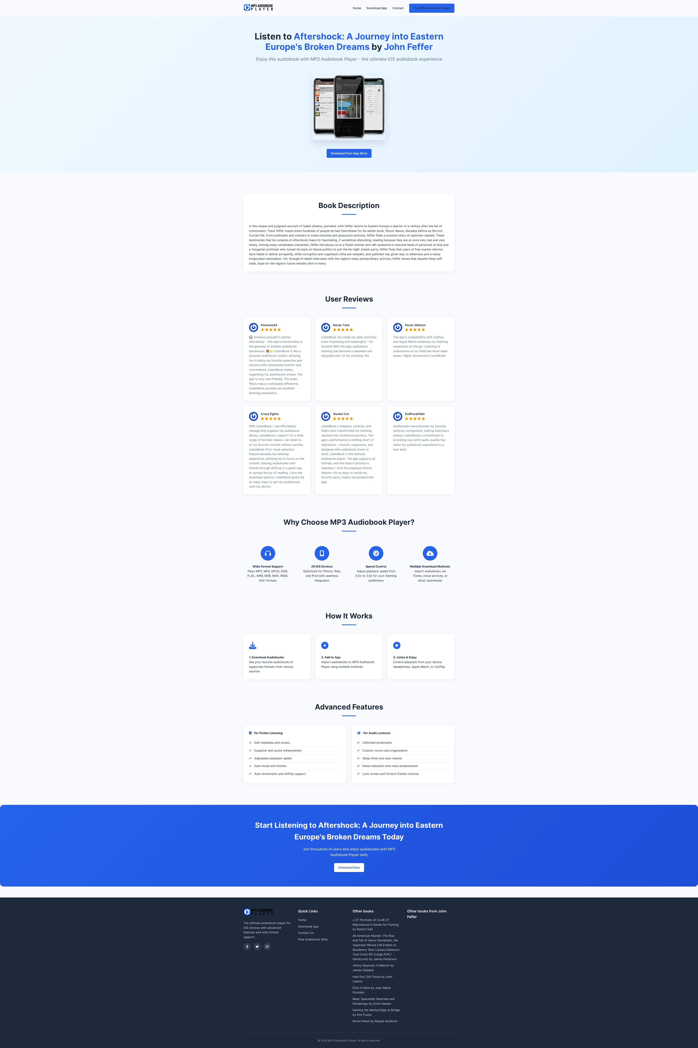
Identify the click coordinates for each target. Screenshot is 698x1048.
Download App (376, 8)
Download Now (349, 867)
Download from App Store (349, 153)
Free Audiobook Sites (313, 939)
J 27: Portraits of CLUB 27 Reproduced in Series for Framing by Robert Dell (376, 924)
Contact (398, 8)
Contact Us (306, 933)
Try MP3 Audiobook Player (432, 8)
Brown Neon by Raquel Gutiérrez (375, 1021)
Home (357, 8)
